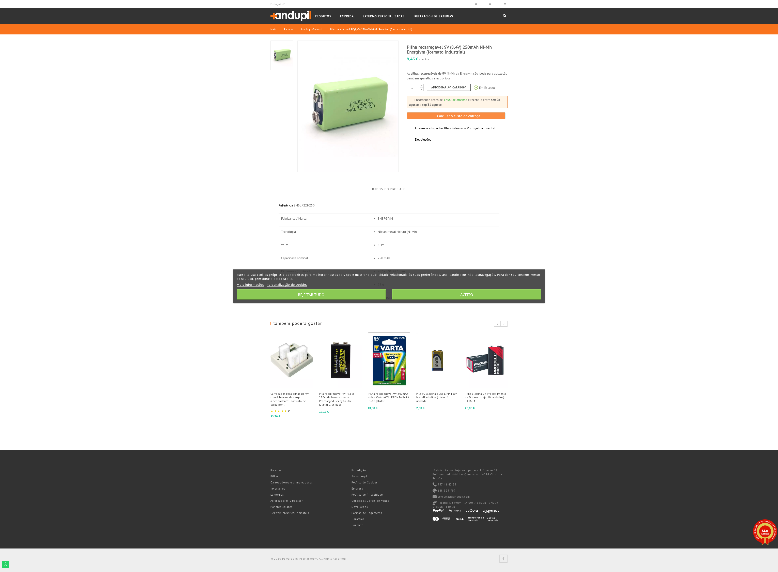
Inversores (277, 488)
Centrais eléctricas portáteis (289, 513)
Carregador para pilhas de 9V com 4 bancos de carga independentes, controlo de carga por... (289, 399)
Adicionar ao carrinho (448, 87)
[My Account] (477, 4)
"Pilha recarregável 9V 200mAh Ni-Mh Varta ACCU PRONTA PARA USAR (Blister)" (388, 397)
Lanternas (277, 494)
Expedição (359, 470)
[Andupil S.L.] (290, 16)
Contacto (357, 525)
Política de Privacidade (367, 494)
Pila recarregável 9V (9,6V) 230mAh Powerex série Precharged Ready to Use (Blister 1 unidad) (336, 399)
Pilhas (274, 476)
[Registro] (491, 4)
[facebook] (503, 559)
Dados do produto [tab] (389, 189)
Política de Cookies (365, 482)
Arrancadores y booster (286, 501)
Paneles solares (281, 507)
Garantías (358, 519)
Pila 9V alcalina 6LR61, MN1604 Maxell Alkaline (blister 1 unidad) (436, 397)
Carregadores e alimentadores (291, 482)
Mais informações (250, 284)
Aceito (466, 294)
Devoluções (360, 507)
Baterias (276, 470)
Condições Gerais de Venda (370, 501)
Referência (286, 205)
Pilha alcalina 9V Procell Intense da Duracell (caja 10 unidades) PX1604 (486, 397)
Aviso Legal (359, 476)
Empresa (357, 488)
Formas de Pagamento (367, 513)
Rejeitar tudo (311, 294)
